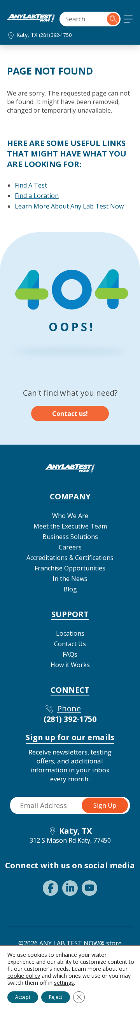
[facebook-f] (50, 888)
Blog (70, 589)
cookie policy (23, 975)
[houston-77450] (31, 20)
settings (64, 982)
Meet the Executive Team (70, 526)
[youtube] (89, 888)
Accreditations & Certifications (70, 557)
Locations (70, 633)
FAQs (70, 654)
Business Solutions (70, 536)
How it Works (70, 665)
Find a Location (37, 195)
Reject (55, 997)
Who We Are (70, 515)
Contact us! (70, 413)
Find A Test (31, 185)
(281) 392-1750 (55, 35)
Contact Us (70, 644)
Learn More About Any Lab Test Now (69, 206)
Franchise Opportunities (70, 568)
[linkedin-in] (70, 888)
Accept (22, 997)
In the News (70, 578)
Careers (70, 547)
